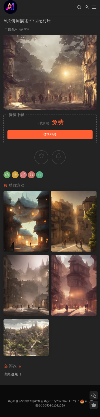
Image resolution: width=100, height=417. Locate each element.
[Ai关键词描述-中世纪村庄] (26, 221)
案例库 (12, 29)
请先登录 (50, 135)
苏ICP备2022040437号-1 (63, 401)
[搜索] (79, 7)
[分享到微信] (6, 174)
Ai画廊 (10, 7)
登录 (14, 374)
